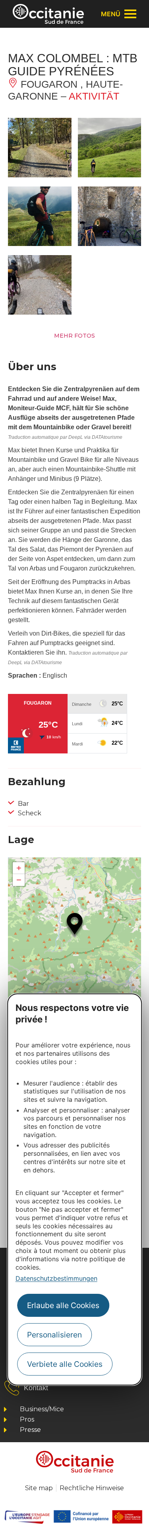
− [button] (18, 880)
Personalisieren (54, 1334)
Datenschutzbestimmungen (56, 1278)
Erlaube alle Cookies (63, 1305)
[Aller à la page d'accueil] (48, 14)
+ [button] (18, 868)
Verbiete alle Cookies (65, 1364)
